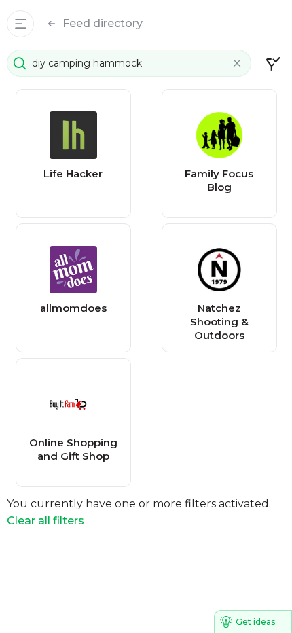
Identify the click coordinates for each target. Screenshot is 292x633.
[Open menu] (20, 23)
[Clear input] (237, 63)
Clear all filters (45, 520)
